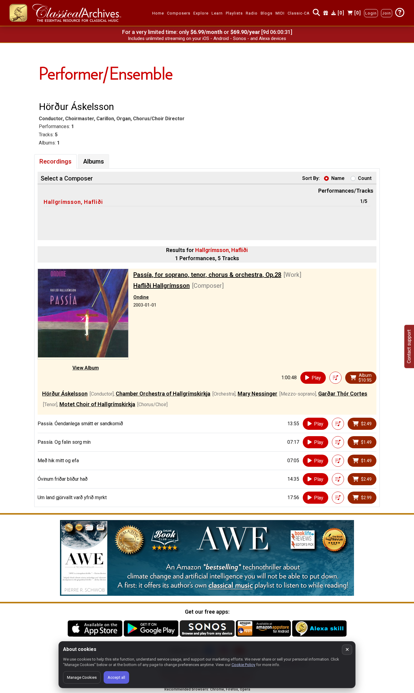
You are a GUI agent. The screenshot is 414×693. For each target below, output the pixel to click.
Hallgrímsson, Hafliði (73, 202)
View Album (85, 368)
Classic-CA (299, 13)
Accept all (116, 677)
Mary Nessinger (257, 393)
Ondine (141, 297)
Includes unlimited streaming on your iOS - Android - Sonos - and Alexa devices (207, 38)
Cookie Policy (243, 664)
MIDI (280, 13)
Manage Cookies (82, 677)
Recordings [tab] (55, 161)
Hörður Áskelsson (65, 393)
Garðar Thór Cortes (342, 393)
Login (371, 13)
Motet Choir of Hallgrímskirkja (97, 404)
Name (338, 178)
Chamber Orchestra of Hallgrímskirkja (163, 393)
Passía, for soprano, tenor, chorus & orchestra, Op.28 (207, 274)
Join (386, 13)
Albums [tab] (93, 161)
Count (365, 178)
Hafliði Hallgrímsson (161, 285)
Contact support (409, 346)
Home (158, 13)
